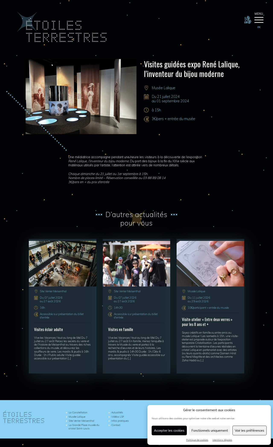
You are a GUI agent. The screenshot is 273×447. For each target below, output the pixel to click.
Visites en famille (120, 329)
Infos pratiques (120, 420)
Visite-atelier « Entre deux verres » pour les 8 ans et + (207, 322)
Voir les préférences (249, 430)
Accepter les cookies (169, 430)
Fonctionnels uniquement (209, 430)
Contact (115, 425)
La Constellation (78, 412)
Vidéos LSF (117, 416)
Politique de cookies (197, 439)
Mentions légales (222, 439)
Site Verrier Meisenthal (53, 291)
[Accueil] (62, 41)
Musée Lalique (163, 87)
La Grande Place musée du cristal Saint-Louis (84, 426)
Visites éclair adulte (48, 329)
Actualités (117, 412)
